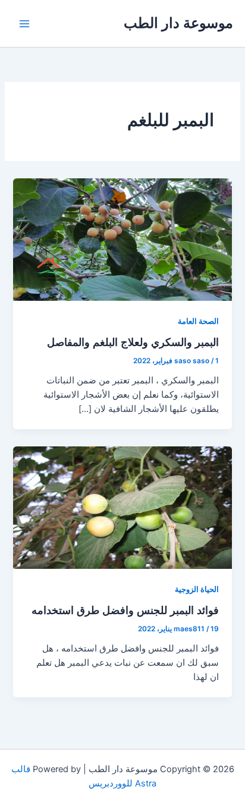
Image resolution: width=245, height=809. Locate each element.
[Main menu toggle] (24, 23)
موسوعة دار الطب (178, 23)
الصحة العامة (198, 321)
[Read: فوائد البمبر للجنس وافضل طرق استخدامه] (122, 507)
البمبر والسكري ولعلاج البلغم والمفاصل (133, 341)
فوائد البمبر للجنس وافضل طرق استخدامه (125, 609)
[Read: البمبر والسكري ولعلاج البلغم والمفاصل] (122, 239)
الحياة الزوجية (197, 589)
